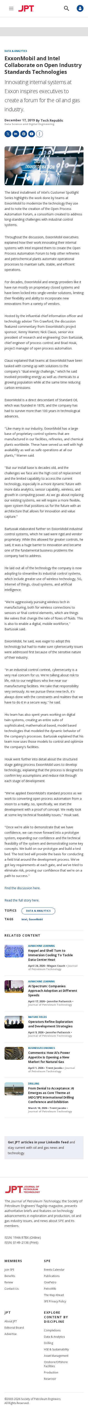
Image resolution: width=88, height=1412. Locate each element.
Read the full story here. (22, 900)
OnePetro (50, 1282)
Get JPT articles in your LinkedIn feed (38, 1142)
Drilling (33, 1083)
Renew (9, 1282)
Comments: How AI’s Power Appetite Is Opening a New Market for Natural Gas (49, 1057)
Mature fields (37, 1017)
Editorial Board (14, 1328)
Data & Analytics (16, 51)
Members (13, 1261)
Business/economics (41, 1048)
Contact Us (12, 1289)
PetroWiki (50, 1289)
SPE (47, 1261)
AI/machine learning (41, 945)
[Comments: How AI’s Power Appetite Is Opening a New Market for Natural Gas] (14, 1053)
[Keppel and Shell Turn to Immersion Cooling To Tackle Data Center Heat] (14, 951)
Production (51, 1372)
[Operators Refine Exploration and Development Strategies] (14, 1022)
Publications (52, 1276)
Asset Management (56, 1356)
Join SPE (9, 1270)
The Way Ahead (54, 1295)
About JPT (11, 1321)
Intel (24, 919)
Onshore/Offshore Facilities (56, 1364)
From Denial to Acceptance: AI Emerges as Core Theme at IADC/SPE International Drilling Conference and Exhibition (51, 1095)
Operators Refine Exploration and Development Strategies (50, 1023)
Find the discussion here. (22, 888)
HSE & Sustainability (56, 1349)
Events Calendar (54, 1270)
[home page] (27, 8)
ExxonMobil (36, 919)
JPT (8, 1312)
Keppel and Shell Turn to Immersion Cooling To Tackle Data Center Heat (50, 955)
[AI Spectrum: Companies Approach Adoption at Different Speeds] (14, 986)
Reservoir (50, 1379)
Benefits (10, 1276)
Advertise (11, 1334)
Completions (52, 1330)
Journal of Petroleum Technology (53, 967)
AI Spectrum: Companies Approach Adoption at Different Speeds (52, 990)
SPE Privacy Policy (55, 1301)
